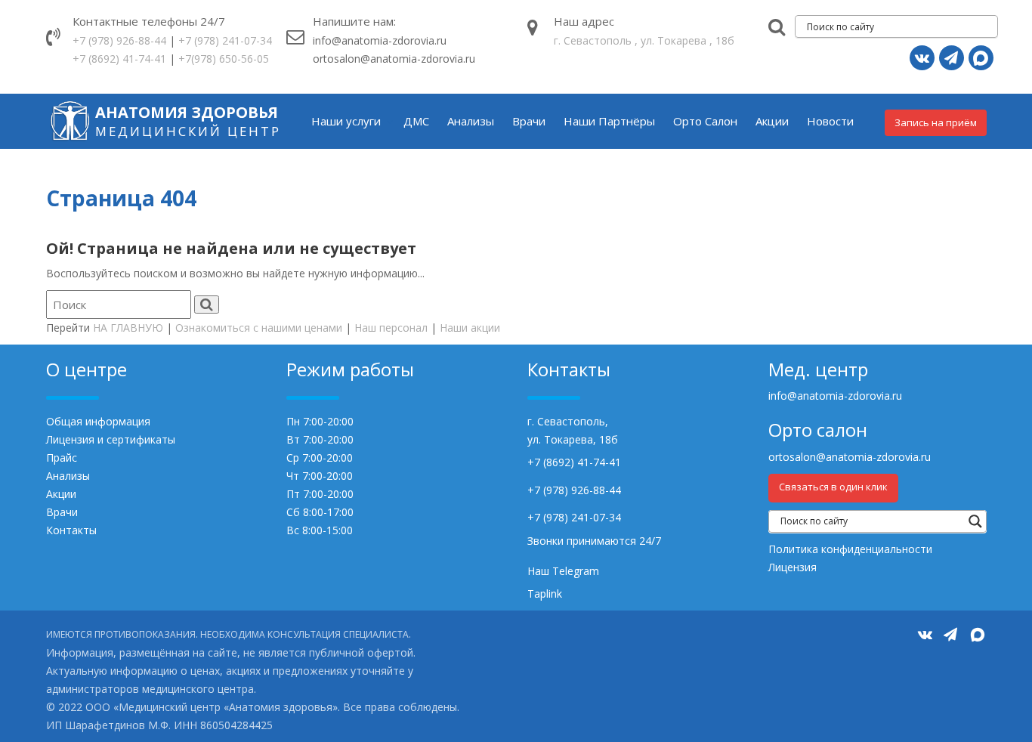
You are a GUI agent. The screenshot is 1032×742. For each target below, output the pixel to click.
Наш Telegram (563, 571)
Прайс (61, 457)
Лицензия (792, 567)
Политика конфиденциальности (850, 549)
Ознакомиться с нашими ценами (258, 327)
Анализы (470, 120)
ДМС (416, 120)
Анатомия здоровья (186, 112)
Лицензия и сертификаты (110, 439)
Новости (830, 120)
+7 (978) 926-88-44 (119, 40)
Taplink (544, 593)
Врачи (528, 120)
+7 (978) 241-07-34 (225, 40)
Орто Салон (705, 120)
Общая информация (98, 421)
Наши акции (470, 327)
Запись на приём (936, 122)
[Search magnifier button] (975, 521)
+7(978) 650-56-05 (223, 58)
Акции (772, 120)
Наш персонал (391, 327)
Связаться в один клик (833, 486)
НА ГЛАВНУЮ (128, 327)
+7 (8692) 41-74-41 (119, 58)
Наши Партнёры (609, 120)
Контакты (71, 530)
